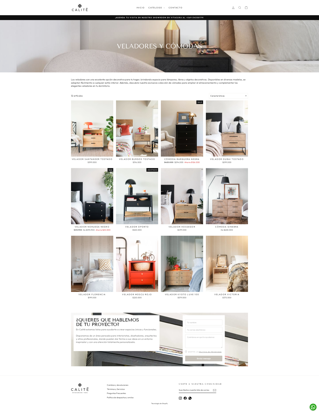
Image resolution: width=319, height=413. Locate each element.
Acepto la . (205, 352)
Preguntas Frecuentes (116, 393)
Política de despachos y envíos (120, 397)
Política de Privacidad (210, 352)
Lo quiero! (92, 153)
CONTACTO (176, 7)
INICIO (140, 7)
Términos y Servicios (116, 389)
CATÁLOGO (155, 7)
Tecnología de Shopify (159, 403)
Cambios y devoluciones (117, 385)
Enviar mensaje (204, 358)
